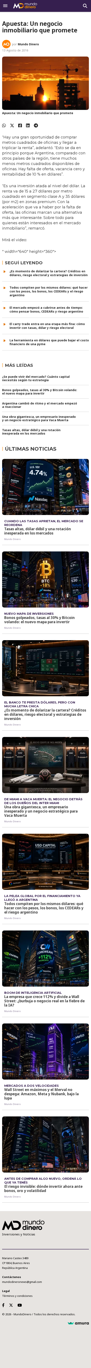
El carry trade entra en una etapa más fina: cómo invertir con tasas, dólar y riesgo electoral (47, 326)
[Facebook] (20, 125)
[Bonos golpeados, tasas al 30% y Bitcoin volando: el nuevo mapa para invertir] (45, 579)
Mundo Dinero (28, 44)
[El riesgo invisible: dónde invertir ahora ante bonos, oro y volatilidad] (45, 1144)
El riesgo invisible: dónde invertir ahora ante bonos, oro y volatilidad (43, 1188)
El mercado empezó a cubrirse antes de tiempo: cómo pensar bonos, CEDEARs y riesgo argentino (46, 309)
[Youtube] (20, 1305)
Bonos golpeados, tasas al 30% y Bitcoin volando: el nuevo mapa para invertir (39, 391)
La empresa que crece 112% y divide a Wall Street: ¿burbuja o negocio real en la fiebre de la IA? (44, 1001)
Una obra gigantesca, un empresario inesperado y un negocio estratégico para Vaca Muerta (39, 418)
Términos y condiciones (17, 1296)
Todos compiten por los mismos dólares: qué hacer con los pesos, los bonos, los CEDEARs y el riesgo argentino (49, 291)
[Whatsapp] (4, 125)
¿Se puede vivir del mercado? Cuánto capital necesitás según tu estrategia (36, 378)
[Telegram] (36, 125)
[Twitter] (12, 125)
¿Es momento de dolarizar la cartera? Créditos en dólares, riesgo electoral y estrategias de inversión (49, 273)
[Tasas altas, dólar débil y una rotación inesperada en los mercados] (45, 487)
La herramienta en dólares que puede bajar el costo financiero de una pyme (49, 342)
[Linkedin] (28, 125)
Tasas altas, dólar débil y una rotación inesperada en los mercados (31, 431)
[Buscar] (85, 6)
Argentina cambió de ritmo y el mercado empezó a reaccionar (39, 405)
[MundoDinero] (25, 6)
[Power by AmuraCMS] (78, 1323)
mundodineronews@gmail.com (22, 1282)
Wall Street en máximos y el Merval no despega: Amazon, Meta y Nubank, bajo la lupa (41, 1094)
